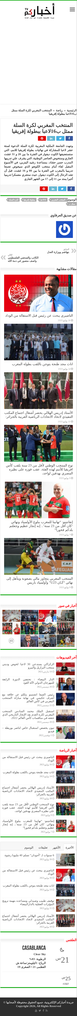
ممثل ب (72, 204)
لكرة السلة (13, 200)
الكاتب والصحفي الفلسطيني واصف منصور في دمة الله (23, 258)
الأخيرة (70, 847)
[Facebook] (43, 1010)
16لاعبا (43, 200)
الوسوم (28, 847)
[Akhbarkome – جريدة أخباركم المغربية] (39, 10)
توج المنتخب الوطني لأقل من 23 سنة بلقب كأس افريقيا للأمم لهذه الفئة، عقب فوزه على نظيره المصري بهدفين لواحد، (39, 469)
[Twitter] (39, 1010)
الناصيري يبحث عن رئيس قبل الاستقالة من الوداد (39, 315)
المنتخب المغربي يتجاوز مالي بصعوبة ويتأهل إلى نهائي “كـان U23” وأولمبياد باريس (39, 580)
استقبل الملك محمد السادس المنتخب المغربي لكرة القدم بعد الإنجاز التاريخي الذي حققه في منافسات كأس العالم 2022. (28, 714)
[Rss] (46, 1010)
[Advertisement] (38, 62)
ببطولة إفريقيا (29, 200)
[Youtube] (36, 1010)
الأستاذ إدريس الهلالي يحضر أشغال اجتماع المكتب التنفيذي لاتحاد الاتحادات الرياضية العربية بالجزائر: (38, 415)
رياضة (59, 110)
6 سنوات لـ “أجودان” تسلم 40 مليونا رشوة (29, 855)
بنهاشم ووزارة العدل (58, 250)
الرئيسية (72, 110)
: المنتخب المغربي (59, 200)
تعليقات (42, 847)
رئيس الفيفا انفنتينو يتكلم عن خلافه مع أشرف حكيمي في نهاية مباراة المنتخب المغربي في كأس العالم (28, 698)
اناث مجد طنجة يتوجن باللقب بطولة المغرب (42, 364)
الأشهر (56, 847)
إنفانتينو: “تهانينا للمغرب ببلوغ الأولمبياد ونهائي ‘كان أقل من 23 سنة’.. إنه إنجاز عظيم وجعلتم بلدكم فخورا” (41, 526)
